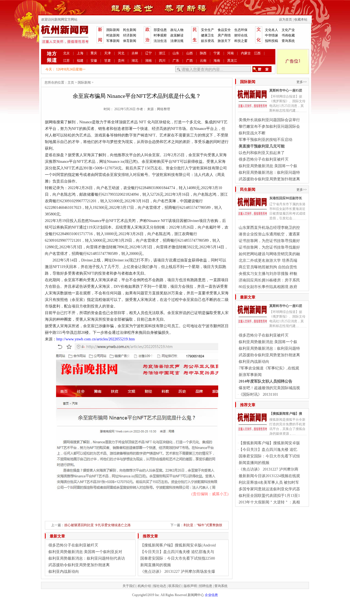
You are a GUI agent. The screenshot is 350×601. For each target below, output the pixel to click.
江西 (257, 53)
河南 (230, 53)
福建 (80, 60)
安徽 (94, 60)
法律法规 (176, 41)
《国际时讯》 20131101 (258, 394)
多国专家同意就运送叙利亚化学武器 (269, 489)
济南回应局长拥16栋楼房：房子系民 (269, 280)
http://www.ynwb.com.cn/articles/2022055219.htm (95, 339)
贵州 (121, 60)
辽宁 (148, 53)
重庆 (94, 53)
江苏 (66, 60)
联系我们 (175, 586)
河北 (121, 53)
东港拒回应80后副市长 (285, 198)
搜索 (262, 69)
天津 (107, 53)
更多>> (301, 82)
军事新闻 (112, 41)
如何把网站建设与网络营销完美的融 (269, 254)
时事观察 (160, 35)
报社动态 (159, 586)
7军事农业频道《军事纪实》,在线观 (269, 368)
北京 (66, 53)
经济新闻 (129, 35)
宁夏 (217, 53)
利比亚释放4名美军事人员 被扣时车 (269, 482)
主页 (71, 82)
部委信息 (160, 30)
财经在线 (240, 35)
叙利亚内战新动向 (63, 571)
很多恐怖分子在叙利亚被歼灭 (73, 545)
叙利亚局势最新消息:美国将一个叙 (268, 166)
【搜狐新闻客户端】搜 (285, 413)
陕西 (203, 53)
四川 (162, 60)
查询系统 (288, 41)
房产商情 (224, 35)
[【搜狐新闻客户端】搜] (252, 431)
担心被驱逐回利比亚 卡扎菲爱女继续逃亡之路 (97, 525)
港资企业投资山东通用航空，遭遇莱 (269, 234)
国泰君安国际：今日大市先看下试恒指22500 (177, 558)
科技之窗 (240, 41)
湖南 (148, 60)
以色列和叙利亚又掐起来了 (262, 153)
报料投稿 (271, 41)
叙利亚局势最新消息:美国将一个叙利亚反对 (85, 552)
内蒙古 (246, 53)
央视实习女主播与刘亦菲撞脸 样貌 (268, 274)
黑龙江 (232, 60)
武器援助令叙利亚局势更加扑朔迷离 (79, 565)
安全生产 (207, 30)
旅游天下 (224, 41)
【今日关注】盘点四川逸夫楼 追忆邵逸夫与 (177, 552)
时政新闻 (112, 35)
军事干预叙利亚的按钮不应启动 (265, 140)
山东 (176, 53)
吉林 (135, 53)
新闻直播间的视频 (155, 565)
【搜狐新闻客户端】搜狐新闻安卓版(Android (178, 545)
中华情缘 (271, 35)
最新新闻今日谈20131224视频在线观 (269, 476)
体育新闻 (129, 41)
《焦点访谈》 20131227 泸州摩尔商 (268, 469)
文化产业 (288, 30)
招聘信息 (205, 586)
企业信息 (211, 595)
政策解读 (176, 35)
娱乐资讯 (207, 41)
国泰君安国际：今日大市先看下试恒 (269, 456)
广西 (189, 60)
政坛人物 (176, 30)
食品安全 (224, 30)
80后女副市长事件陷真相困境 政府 (268, 287)
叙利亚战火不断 (252, 133)
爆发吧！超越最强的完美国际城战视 (269, 388)
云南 (203, 60)
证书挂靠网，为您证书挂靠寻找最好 (269, 241)
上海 (80, 53)
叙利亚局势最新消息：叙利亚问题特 (269, 172)
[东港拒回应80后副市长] (252, 216)
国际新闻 (112, 30)
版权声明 (190, 586)
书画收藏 (288, 35)
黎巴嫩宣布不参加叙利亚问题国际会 (269, 126)
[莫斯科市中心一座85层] (252, 108)
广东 (176, 60)
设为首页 (285, 19)
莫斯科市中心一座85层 (285, 90)
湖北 (135, 60)
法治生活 (160, 41)
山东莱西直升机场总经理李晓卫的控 (269, 228)
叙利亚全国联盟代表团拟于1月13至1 (269, 496)
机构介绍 (144, 586)
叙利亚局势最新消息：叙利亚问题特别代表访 (86, 558)
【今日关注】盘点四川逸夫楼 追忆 (268, 450)
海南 (217, 60)
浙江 (162, 53)
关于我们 (129, 586)
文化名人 (271, 30)
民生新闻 (129, 30)
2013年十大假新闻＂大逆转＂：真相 (269, 502)
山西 (189, 53)
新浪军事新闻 (250, 375)
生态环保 (240, 30)
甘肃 (107, 60)
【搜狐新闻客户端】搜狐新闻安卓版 (269, 443)
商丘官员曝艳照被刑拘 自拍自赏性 (268, 267)
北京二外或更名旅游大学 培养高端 (268, 260)
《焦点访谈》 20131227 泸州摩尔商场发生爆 (177, 571)
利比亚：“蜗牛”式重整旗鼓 (202, 525)
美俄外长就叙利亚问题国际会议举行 (269, 120)
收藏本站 (300, 19)
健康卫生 (207, 35)
